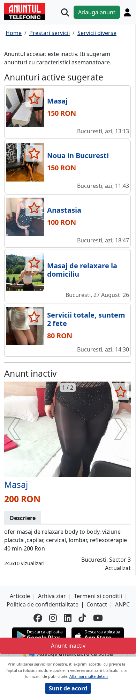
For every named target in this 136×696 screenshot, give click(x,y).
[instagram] (53, 617)
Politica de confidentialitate (42, 604)
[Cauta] (65, 12)
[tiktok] (82, 617)
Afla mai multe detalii (88, 676)
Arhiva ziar (52, 596)
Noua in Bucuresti (78, 155)
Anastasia (64, 210)
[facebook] (37, 617)
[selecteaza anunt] (34, 98)
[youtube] (98, 617)
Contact (96, 604)
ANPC (122, 604)
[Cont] (127, 12)
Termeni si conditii (98, 596)
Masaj (57, 101)
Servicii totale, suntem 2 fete (86, 319)
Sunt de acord (68, 688)
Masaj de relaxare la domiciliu (82, 270)
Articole (20, 596)
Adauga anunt (96, 12)
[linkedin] (67, 617)
